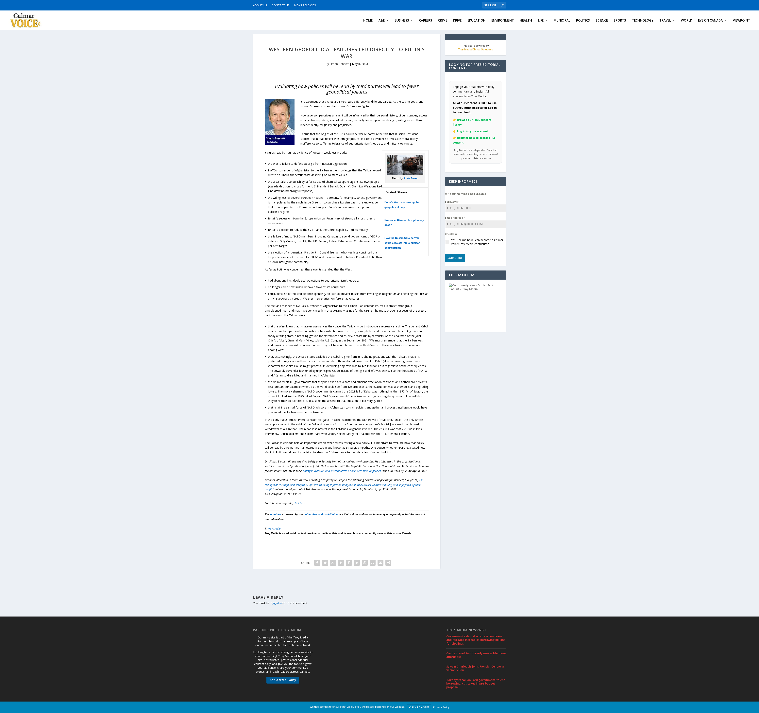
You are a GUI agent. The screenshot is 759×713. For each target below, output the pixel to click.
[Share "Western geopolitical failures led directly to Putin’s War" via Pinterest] (349, 563)
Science (602, 21)
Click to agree (419, 707)
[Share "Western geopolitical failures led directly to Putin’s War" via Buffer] (365, 563)
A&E (382, 21)
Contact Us (280, 5)
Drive (457, 21)
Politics (583, 21)
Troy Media (274, 528)
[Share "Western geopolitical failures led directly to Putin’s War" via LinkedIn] (357, 563)
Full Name (452, 201)
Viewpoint (741, 21)
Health (526, 21)
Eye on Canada (710, 21)
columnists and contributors (321, 514)
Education (476, 21)
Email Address (455, 217)
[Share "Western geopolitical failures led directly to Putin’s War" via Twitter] (325, 563)
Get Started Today (283, 680)
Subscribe (455, 258)
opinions (275, 514)
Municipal (562, 21)
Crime (442, 21)
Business (402, 21)
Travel (665, 21)
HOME (368, 21)
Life (541, 21)
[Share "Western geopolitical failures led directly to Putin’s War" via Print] (388, 563)
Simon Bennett (339, 64)
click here (299, 503)
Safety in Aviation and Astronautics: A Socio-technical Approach (342, 471)
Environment (502, 21)
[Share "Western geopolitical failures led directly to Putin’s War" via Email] (380, 563)
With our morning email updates (465, 194)
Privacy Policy (441, 707)
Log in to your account (472, 131)
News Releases (305, 5)
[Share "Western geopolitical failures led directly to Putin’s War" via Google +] (333, 563)
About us (260, 5)
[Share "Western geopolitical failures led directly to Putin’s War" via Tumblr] (341, 563)
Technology (642, 21)
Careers (425, 21)
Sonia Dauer (411, 178)
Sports (620, 21)
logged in (276, 603)
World (686, 21)
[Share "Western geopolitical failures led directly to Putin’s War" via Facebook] (317, 563)
